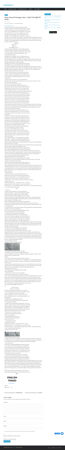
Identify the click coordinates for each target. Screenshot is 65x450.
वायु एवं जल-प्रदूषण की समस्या (9, 25)
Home (5, 9)
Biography (31, 9)
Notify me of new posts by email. (10, 439)
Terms (57, 447)
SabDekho (8, 5)
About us (49, 447)
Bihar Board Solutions (22, 9)
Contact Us (59, 447)
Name (5, 416)
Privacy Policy (53, 447)
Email (5, 421)
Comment (6, 402)
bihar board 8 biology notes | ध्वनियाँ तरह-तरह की (13, 392)
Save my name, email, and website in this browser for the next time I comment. (20, 431)
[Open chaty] (62, 433)
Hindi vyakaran (37, 9)
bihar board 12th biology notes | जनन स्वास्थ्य (33, 392)
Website (5, 425)
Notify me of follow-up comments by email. (12, 435)
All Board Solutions (12, 9)
